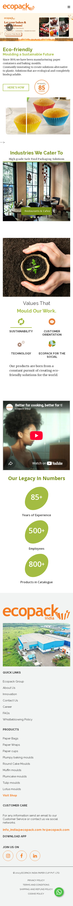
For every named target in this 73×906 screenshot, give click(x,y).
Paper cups (10, 751)
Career (7, 706)
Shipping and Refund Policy (36, 889)
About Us (9, 688)
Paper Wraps (11, 744)
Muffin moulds (12, 770)
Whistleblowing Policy (17, 719)
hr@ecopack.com (56, 830)
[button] (31, 217)
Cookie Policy (36, 893)
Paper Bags (10, 738)
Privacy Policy (36, 880)
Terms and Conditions (36, 884)
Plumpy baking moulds (18, 757)
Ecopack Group (13, 681)
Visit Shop (10, 795)
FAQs (6, 713)
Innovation (10, 694)
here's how (15, 87)
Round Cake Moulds (16, 763)
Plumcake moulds (15, 776)
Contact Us (10, 700)
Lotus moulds (12, 789)
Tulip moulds (11, 782)
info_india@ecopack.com (22, 830)
